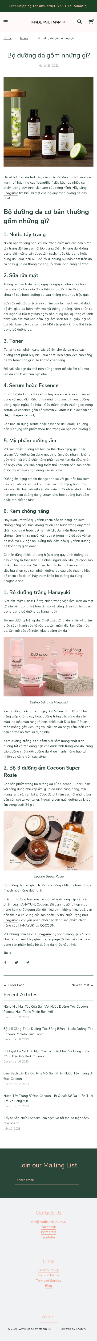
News (24, 38)
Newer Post (80, 985)
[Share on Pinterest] (28, 962)
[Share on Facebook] (5, 962)
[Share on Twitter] (16, 962)
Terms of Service (48, 1280)
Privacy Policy (48, 1270)
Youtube (48, 1237)
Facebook (48, 1227)
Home (8, 38)
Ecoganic (44, 934)
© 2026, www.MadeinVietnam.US (29, 1329)
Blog (48, 1286)
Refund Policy (48, 1275)
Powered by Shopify (73, 1329)
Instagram (48, 1232)
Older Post (16, 985)
